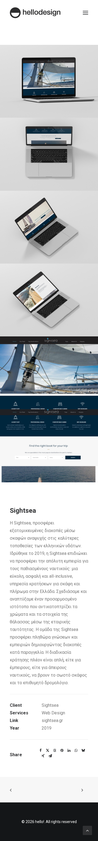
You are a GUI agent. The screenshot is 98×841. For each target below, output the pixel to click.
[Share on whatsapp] (76, 750)
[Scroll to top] (87, 830)
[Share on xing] (43, 756)
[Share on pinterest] (62, 750)
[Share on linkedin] (69, 750)
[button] (85, 13)
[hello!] (35, 12)
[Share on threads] (54, 750)
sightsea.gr (52, 720)
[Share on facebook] (40, 750)
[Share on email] (50, 756)
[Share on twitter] (47, 750)
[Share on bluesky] (83, 750)
